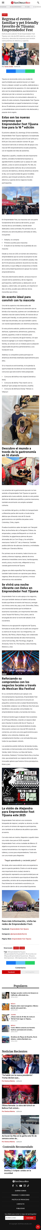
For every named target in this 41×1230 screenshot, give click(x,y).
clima (28, 7)
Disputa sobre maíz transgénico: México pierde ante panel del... (24, 1007)
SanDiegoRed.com (20, 1181)
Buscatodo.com (26, 1224)
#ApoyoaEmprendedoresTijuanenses (16, 956)
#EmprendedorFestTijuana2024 (14, 954)
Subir (38, 1227)
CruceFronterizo (16, 7)
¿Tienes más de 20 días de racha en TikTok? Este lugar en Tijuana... (23, 1018)
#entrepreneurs (9, 958)
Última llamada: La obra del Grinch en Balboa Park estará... (18, 1107)
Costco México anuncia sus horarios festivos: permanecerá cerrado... (23, 1029)
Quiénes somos (20, 1191)
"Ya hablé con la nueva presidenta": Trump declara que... (17, 1076)
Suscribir (29, 1218)
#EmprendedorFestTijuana (16, 952)
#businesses (32, 958)
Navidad (4, 7)
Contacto (20, 1204)
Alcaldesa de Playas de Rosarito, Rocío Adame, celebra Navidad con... (24, 1038)
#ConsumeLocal (31, 954)
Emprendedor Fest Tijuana (21, 939)
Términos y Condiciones (20, 1195)
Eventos (16, 948)
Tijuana (22, 948)
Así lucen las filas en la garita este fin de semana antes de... (19, 1137)
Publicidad (20, 1209)
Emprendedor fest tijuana (19, 929)
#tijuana (32, 956)
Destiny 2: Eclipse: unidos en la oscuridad (17, 1172)
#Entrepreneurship (21, 958)
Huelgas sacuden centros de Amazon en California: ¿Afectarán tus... (24, 994)
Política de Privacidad (20, 1200)
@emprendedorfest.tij (18, 934)
